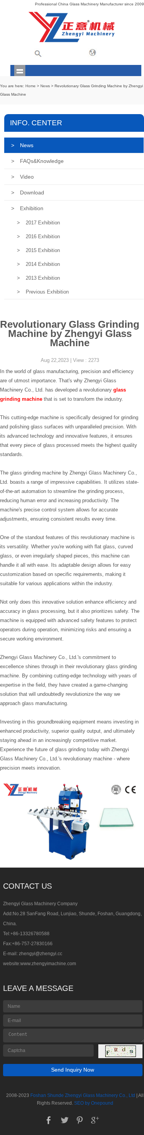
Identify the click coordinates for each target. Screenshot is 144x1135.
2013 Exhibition (38, 278)
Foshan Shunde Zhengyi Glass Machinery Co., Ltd (82, 1095)
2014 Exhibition (38, 264)
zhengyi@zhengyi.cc (40, 953)
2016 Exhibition (38, 236)
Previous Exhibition (43, 292)
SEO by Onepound (93, 1103)
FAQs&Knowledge (37, 161)
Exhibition (27, 208)
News (45, 86)
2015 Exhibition (38, 250)
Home (30, 86)
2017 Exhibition (38, 223)
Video (22, 177)
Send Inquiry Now (72, 1070)
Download (27, 192)
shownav (19, 70)
